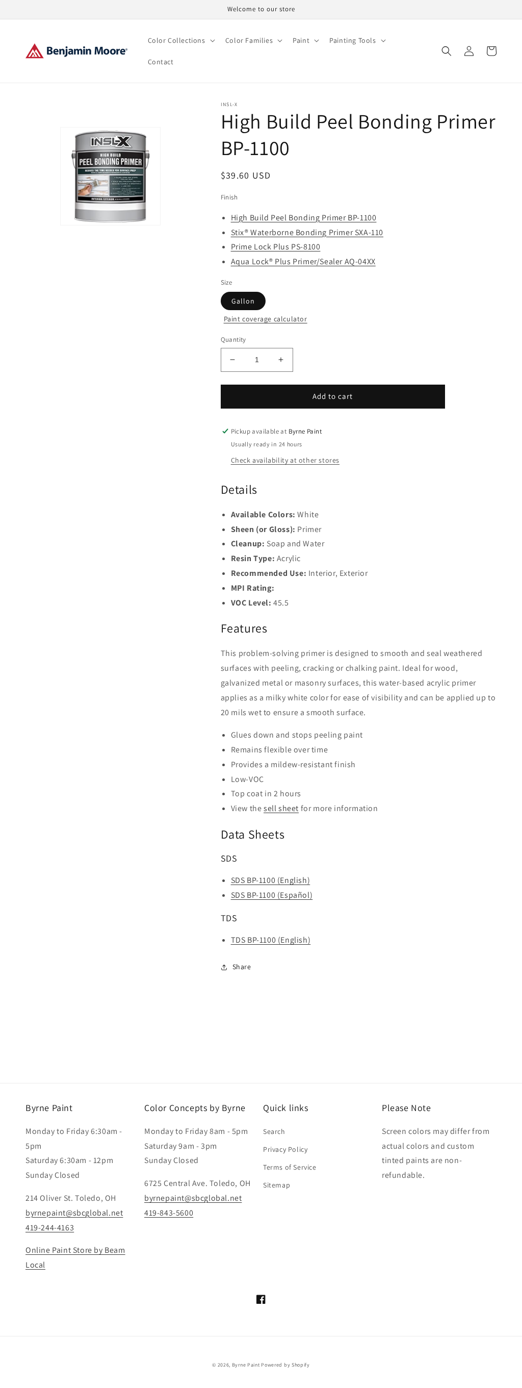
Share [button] (241, 966)
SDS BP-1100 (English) (270, 880)
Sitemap (276, 1185)
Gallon (243, 301)
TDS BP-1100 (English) (271, 940)
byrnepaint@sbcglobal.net (74, 1212)
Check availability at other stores (285, 460)
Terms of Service (290, 1167)
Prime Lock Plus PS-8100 (276, 246)
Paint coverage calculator (265, 318)
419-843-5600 (168, 1212)
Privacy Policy (285, 1149)
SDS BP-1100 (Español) (272, 895)
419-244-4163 (49, 1227)
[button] (180, 40)
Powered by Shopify (285, 1364)
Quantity (233, 339)
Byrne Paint (246, 1364)
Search (274, 1131)
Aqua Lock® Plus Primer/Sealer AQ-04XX (303, 261)
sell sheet (281, 808)
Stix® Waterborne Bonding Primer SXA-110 (307, 232)
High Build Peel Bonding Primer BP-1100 (304, 217)
